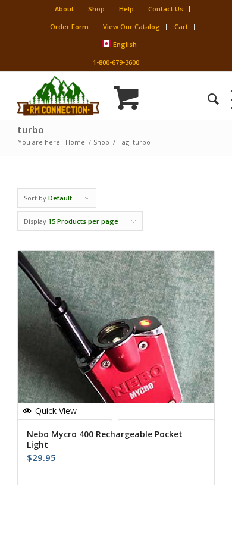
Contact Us (165, 8)
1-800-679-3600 (116, 62)
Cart (181, 26)
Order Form (69, 26)
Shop (96, 8)
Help (126, 8)
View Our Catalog (131, 26)
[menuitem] (207, 99)
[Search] (207, 99)
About (64, 8)
